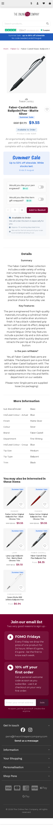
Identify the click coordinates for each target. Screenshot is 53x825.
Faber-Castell (16, 49)
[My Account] (37, 3)
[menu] (3, 3)
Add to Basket (37, 210)
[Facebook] (23, 730)
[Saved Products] (44, 3)
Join (42, 702)
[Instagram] (30, 730)
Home (6, 49)
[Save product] (47, 109)
